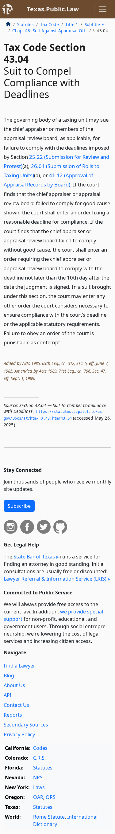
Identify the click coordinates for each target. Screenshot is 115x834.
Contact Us (16, 705)
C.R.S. (39, 757)
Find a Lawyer (19, 665)
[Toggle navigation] (102, 9)
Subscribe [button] (19, 506)
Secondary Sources (26, 724)
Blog (9, 675)
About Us (14, 685)
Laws (39, 787)
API (7, 695)
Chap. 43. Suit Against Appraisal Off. (49, 30)
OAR (38, 797)
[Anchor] (65, 342)
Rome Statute (49, 816)
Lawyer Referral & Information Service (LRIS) (55, 578)
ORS (51, 797)
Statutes (25, 24)
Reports (13, 714)
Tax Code (49, 24)
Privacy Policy (19, 734)
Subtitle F (94, 24)
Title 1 (71, 24)
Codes (40, 748)
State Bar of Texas (34, 556)
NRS (38, 777)
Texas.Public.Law (53, 9)
